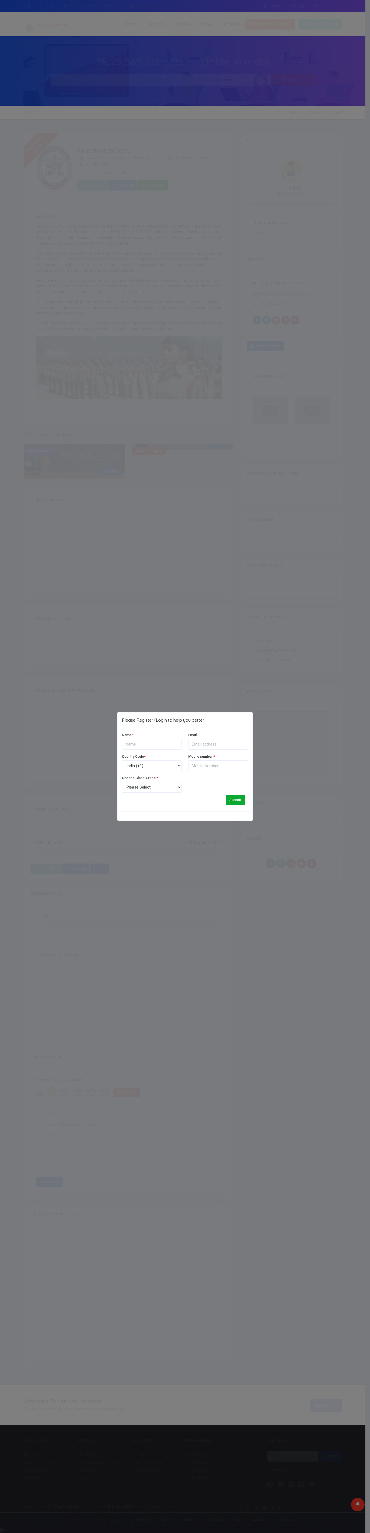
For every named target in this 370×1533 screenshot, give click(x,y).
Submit (235, 800)
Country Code (134, 756)
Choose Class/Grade (140, 778)
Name (128, 735)
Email (192, 735)
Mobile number (201, 756)
